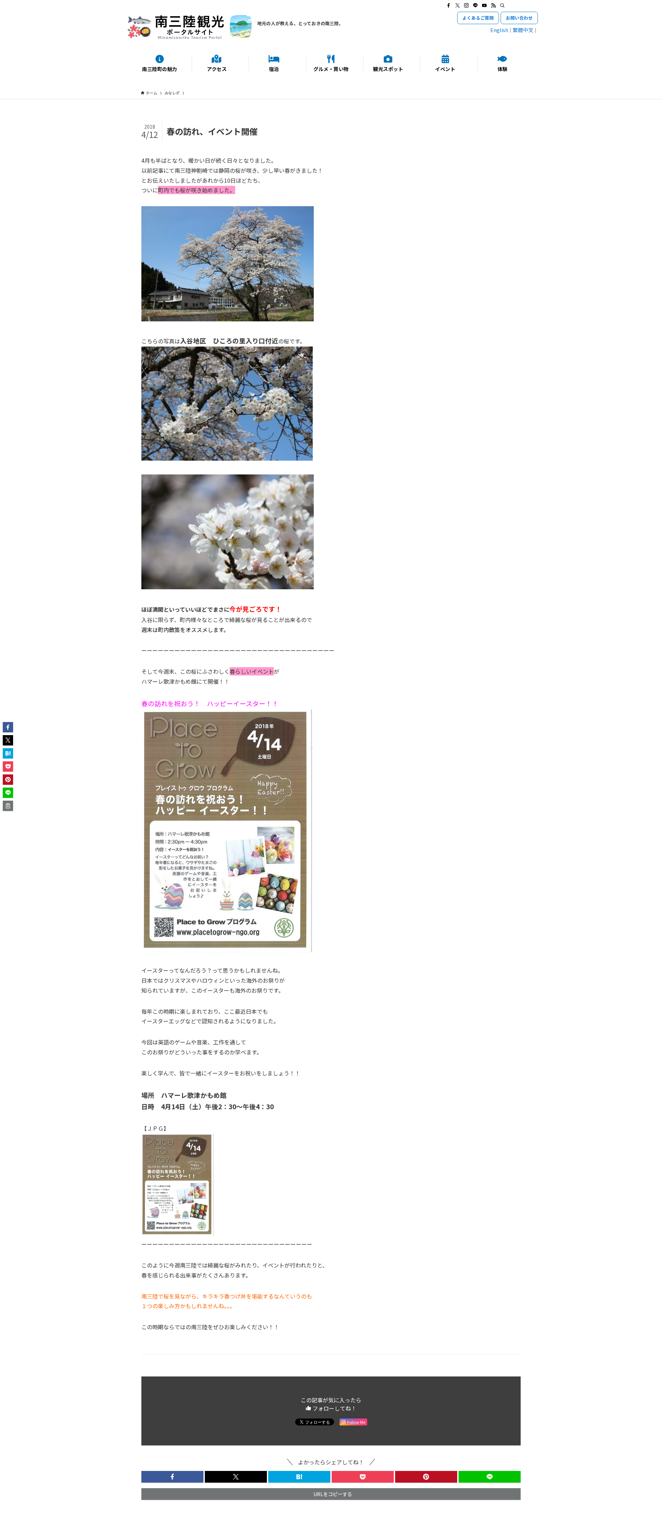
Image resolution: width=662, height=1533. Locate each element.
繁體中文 (523, 29)
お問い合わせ (519, 17)
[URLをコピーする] (8, 806)
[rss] (493, 5)
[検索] (502, 5)
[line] (475, 5)
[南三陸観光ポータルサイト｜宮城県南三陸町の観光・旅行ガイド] (190, 27)
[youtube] (484, 5)
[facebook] (448, 5)
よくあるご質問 (478, 17)
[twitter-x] (457, 5)
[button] (172, 1477)
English (499, 29)
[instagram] (466, 5)
